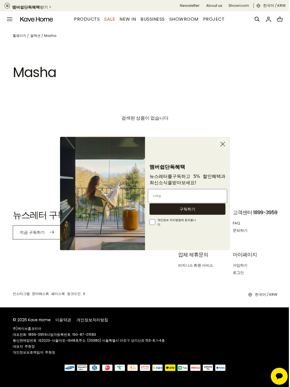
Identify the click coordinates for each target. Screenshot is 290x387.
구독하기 (185, 209)
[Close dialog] (221, 144)
